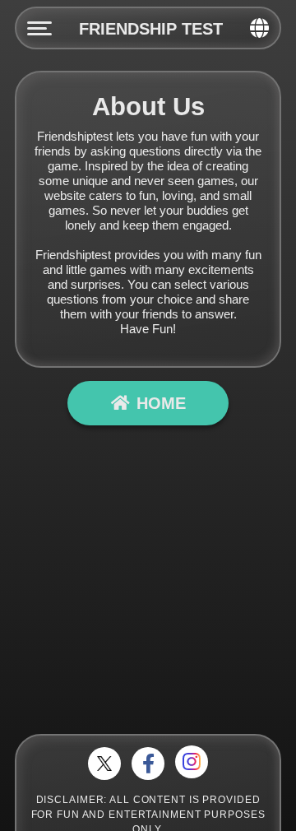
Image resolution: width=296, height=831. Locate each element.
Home (161, 403)
